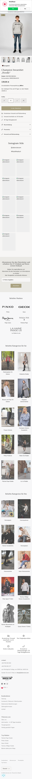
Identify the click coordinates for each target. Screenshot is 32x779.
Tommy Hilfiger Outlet (7, 746)
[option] (16, 34)
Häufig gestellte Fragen (7, 727)
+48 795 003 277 (6, 666)
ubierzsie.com (8, 773)
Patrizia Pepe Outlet (6, 738)
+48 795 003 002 (6, 663)
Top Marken (4, 762)
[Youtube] (4, 683)
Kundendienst (4, 760)
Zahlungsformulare (6, 706)
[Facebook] (2, 683)
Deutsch (5, 768)
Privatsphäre (21, 760)
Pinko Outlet (4, 740)
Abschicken (16, 286)
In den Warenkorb (16, 108)
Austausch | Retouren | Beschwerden (11, 701)
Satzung (3, 699)
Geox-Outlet (4, 743)
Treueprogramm (5, 725)
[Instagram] (7, 683)
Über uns (3, 720)
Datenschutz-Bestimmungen (9, 704)
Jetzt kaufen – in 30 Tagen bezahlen (11, 722)
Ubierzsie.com (13, 760)
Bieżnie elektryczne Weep (8, 748)
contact (3, 709)
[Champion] (5, 66)
